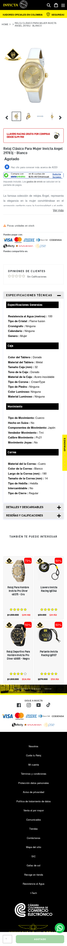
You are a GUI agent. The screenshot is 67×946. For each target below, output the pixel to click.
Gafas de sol (33, 865)
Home (5, 24)
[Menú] (63, 5)
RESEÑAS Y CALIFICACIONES (24, 515)
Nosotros (33, 746)
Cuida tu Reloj (33, 755)
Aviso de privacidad (33, 792)
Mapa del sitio (33, 847)
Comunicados (33, 819)
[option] (16, 117)
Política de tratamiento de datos (33, 801)
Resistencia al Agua (33, 883)
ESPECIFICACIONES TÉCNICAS (29, 295)
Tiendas (33, 828)
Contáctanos (33, 838)
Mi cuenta (33, 764)
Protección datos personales (33, 783)
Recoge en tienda (33, 874)
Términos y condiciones (33, 773)
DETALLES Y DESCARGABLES (24, 507)
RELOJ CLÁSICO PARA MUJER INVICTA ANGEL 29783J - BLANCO (35, 24)
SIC (33, 856)
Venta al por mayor (33, 810)
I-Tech (33, 893)
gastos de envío (35, 181)
